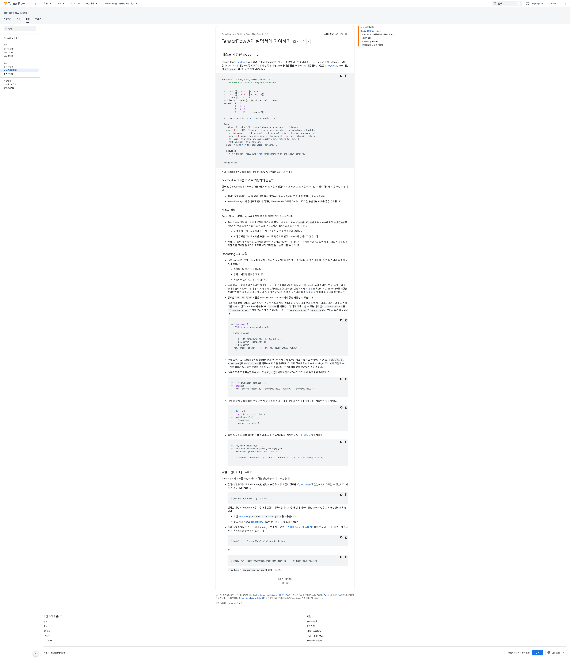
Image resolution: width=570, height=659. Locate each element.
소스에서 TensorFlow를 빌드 (299, 527)
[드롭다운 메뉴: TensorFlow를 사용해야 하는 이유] (137, 3)
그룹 (18, 19)
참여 (28, 19)
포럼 (45, 626)
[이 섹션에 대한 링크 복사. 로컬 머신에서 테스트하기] (255, 472)
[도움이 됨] (341, 34)
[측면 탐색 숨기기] (36, 654)
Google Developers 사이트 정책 (252, 598)
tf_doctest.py (304, 484)
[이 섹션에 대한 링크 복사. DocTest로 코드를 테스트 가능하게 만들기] (277, 180)
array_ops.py (331, 65)
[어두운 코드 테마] (341, 75)
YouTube (47, 640)
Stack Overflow (314, 631)
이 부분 (309, 288)
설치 (36, 3)
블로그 (46, 621)
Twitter (46, 636)
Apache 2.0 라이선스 (332, 595)
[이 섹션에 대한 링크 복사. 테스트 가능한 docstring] (262, 55)
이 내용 (304, 435)
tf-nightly (243, 516)
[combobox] (507, 3)
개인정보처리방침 (58, 653)
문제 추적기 (312, 621)
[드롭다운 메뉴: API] (64, 3)
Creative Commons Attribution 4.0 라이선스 (270, 595)
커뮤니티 (90, 3)
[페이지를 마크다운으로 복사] (304, 41)
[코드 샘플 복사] (346, 75)
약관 (45, 653)
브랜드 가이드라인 (315, 636)
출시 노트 (311, 626)
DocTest (241, 62)
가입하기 (7, 19)
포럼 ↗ (38, 19)
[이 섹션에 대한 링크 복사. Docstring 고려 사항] (250, 254)
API (59, 3)
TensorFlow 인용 (314, 640)
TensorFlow (227, 34)
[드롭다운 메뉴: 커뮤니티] (97, 3)
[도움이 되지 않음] (346, 34)
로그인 (563, 3)
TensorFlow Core (15, 13)
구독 (537, 652)
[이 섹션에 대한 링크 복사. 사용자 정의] (239, 210)
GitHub (552, 3)
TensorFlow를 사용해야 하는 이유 (119, 3)
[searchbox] (20, 28)
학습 (46, 3)
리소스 (73, 3)
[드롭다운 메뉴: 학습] (51, 3)
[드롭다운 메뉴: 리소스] (79, 3)
